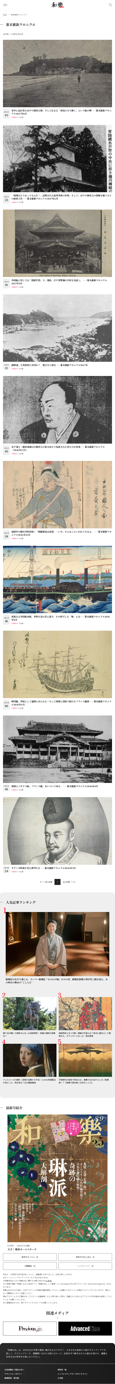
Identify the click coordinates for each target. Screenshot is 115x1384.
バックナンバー (83, 1266)
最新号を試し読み (83, 1257)
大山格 (21, 117)
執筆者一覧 (62, 1369)
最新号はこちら (28, 1257)
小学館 (60, 1378)
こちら (49, 1280)
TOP (5, 14)
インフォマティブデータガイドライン (73, 1373)
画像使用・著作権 (11, 1378)
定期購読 (28, 1266)
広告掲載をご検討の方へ (14, 1369)
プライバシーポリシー (13, 1373)
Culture (14, 117)
